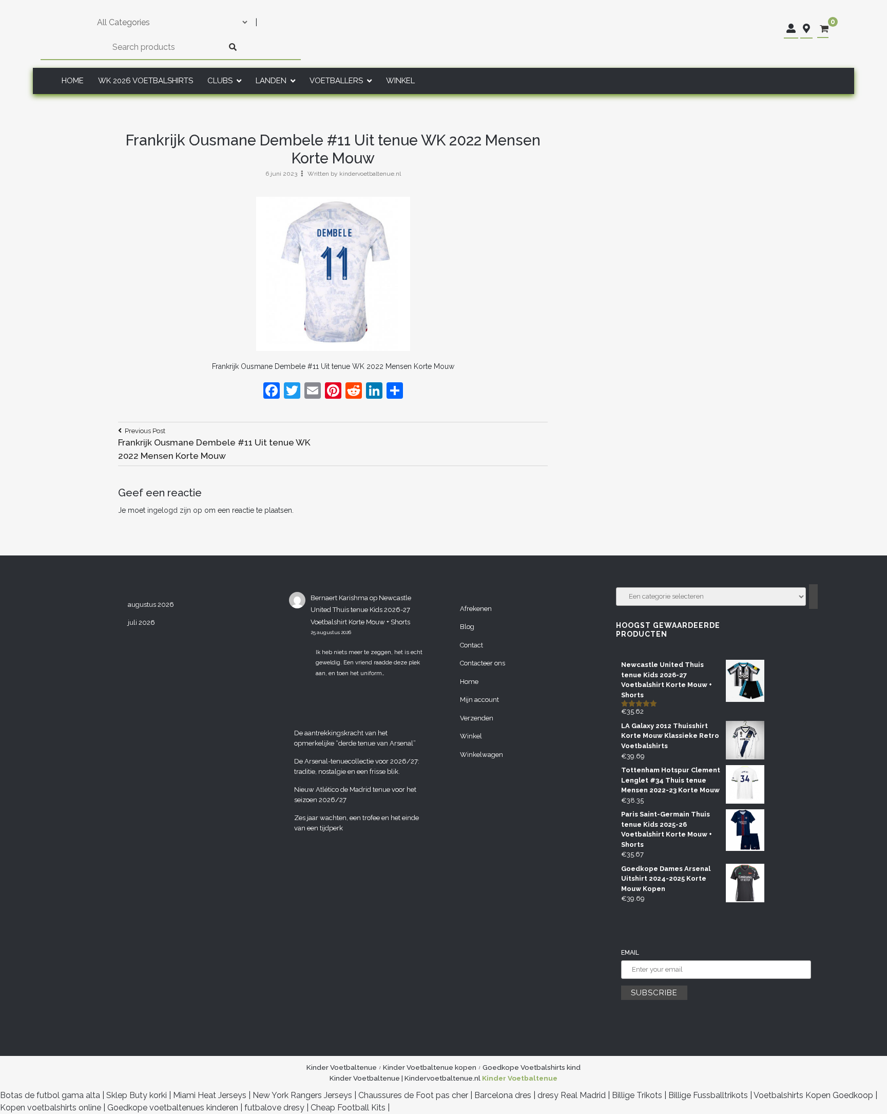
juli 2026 (141, 622)
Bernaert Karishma (339, 598)
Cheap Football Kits (348, 1107)
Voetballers (336, 80)
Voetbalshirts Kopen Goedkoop (813, 1095)
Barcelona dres (502, 1095)
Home (73, 80)
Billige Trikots (637, 1095)
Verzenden (476, 718)
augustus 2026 (151, 604)
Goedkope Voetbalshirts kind (532, 1067)
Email (630, 952)
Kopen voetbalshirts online (50, 1107)
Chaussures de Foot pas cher (413, 1095)
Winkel (400, 80)
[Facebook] (271, 391)
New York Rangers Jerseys (302, 1095)
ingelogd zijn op (174, 510)
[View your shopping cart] (824, 29)
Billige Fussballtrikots (708, 1095)
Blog (467, 626)
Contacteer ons (482, 663)
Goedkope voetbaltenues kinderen (172, 1107)
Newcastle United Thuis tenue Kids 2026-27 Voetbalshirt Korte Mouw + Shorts (361, 610)
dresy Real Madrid (571, 1095)
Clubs (220, 80)
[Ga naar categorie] (813, 596)
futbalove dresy (274, 1107)
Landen (271, 80)
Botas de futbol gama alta (50, 1095)
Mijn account (479, 699)
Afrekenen (476, 608)
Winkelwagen (481, 754)
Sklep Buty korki (136, 1095)
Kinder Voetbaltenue (341, 1067)
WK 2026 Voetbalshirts (145, 80)
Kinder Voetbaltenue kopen (429, 1067)
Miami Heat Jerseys (209, 1095)
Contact (471, 645)
